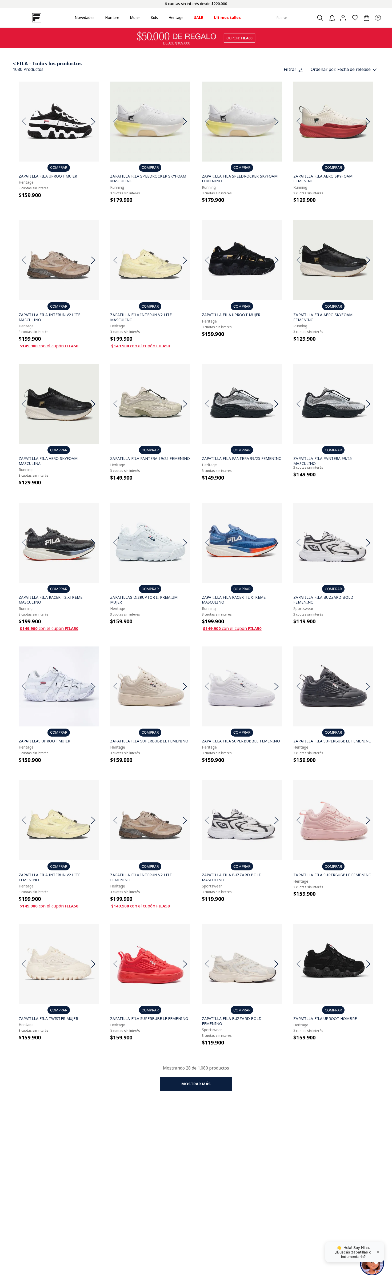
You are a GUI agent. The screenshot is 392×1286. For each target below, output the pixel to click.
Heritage (176, 17)
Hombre (112, 17)
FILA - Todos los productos (49, 63)
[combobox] (300, 18)
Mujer (135, 17)
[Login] (344, 18)
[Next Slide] (93, 121)
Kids (154, 17)
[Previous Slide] (24, 121)
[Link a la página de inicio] (15, 63)
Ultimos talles (227, 17)
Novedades (84, 17)
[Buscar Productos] (321, 18)
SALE (198, 17)
